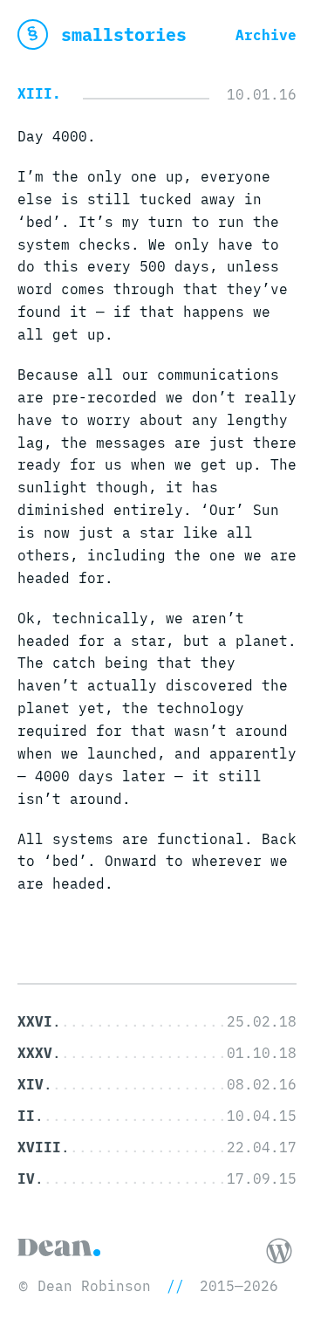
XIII (34, 93)
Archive (266, 35)
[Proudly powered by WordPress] (279, 1250)
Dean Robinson (94, 1286)
